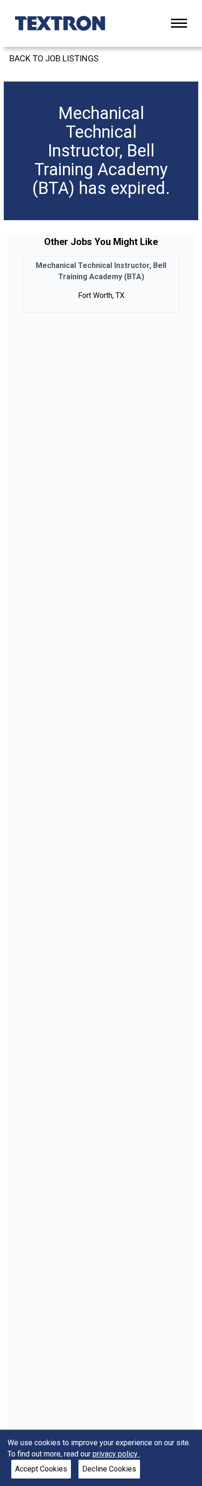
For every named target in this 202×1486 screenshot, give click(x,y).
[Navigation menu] (179, 23)
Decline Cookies (109, 1468)
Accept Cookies (41, 1468)
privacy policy (116, 1453)
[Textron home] (60, 23)
